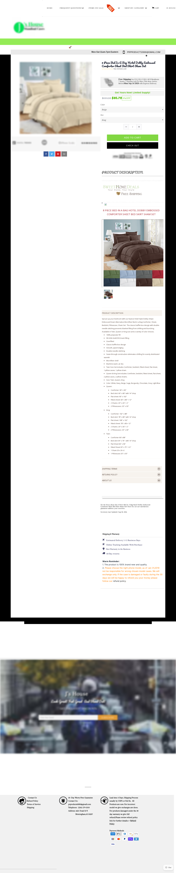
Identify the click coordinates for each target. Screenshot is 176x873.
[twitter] (52, 154)
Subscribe (107, 717)
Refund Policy (32, 801)
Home (50, 8)
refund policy (119, 581)
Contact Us (32, 798)
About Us (106, 480)
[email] (64, 154)
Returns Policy (109, 474)
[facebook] (46, 154)
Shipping (31, 807)
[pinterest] (58, 154)
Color (102, 105)
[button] (114, 69)
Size (101, 115)
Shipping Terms (109, 468)
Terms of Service (34, 804)
